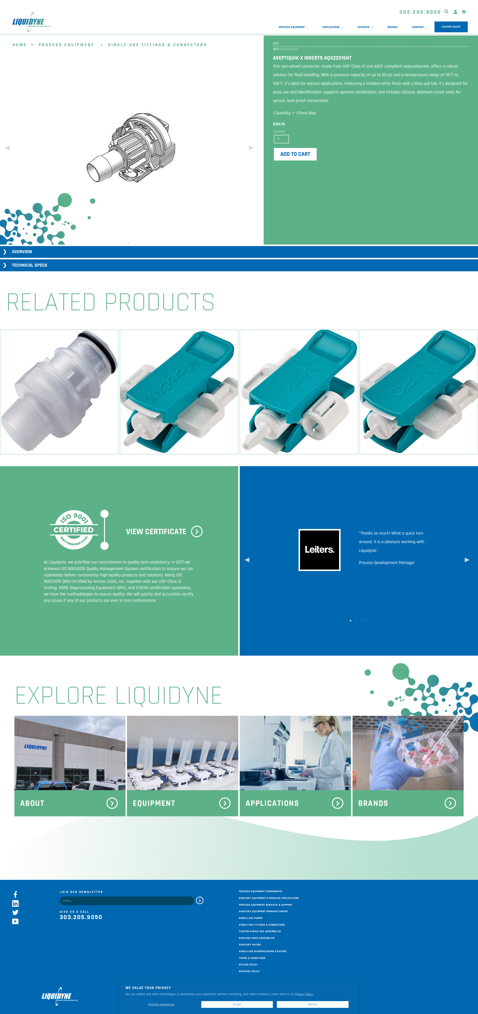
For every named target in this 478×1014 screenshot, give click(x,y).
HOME (20, 44)
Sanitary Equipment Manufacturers (263, 911)
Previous (7, 149)
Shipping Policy (249, 971)
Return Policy (248, 964)
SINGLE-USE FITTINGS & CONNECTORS (157, 44)
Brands (373, 803)
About (32, 803)
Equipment (154, 803)
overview (22, 252)
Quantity (279, 131)
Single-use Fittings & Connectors (262, 924)
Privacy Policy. (304, 994)
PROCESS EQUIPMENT (66, 44)
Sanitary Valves (250, 944)
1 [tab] (128, 243)
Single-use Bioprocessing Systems (263, 951)
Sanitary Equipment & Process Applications (269, 897)
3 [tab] (362, 620)
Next (251, 149)
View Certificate (156, 532)
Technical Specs (29, 265)
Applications (272, 803)
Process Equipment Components (260, 891)
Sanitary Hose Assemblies (257, 937)
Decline (312, 1004)
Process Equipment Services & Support (265, 904)
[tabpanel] (131, 148)
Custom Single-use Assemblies (260, 931)
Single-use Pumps (251, 917)
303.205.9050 (420, 12)
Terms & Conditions (252, 957)
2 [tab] (134, 243)
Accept (237, 1004)
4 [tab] (367, 620)
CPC (276, 43)
